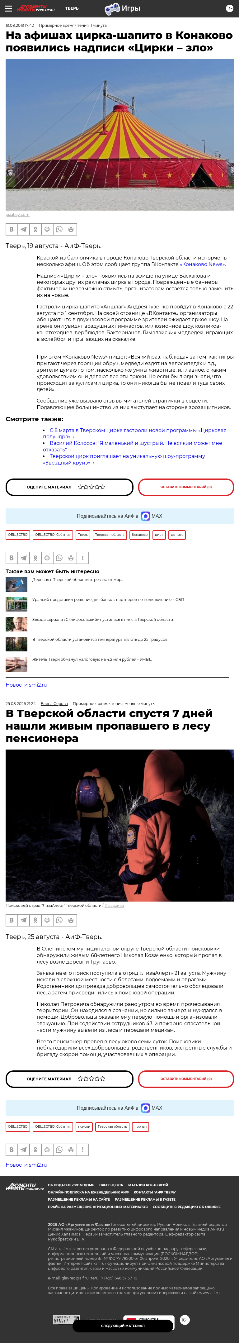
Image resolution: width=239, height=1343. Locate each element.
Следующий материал (123, 1326)
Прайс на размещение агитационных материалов (98, 1207)
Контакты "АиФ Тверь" (155, 1192)
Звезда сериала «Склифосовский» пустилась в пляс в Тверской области (102, 619)
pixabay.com (18, 214)
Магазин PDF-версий (148, 1185)
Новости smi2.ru (26, 685)
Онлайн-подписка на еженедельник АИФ (88, 1192)
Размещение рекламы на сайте (79, 1200)
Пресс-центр (111, 1185)
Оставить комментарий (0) (186, 487)
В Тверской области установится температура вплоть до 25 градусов (99, 639)
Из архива (114, 905)
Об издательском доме (71, 1185)
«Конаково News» (202, 264)
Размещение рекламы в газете (145, 1200)
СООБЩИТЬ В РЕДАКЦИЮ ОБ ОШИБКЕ (187, 1207)
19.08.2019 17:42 (20, 25)
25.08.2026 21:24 (21, 703)
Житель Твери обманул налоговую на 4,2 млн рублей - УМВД (92, 659)
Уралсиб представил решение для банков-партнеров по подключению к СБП (108, 599)
